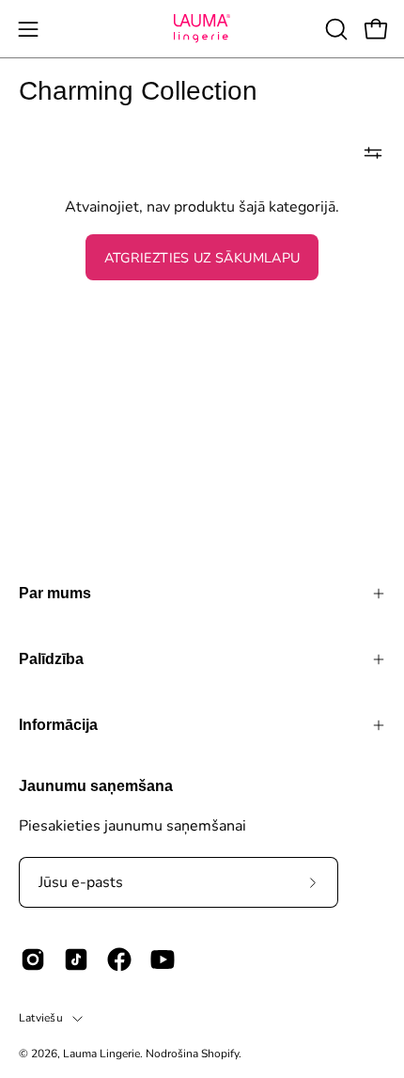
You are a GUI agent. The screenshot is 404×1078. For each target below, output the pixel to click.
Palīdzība (51, 659)
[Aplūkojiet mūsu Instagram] (33, 959)
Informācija (58, 725)
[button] (334, 29)
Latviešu (41, 1017)
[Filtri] (373, 152)
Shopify (220, 1053)
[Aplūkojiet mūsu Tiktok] (76, 959)
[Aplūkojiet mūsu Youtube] (162, 959)
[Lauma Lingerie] (202, 28)
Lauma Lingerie (101, 1053)
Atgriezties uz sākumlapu (202, 257)
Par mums (55, 593)
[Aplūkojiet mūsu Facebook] (119, 959)
